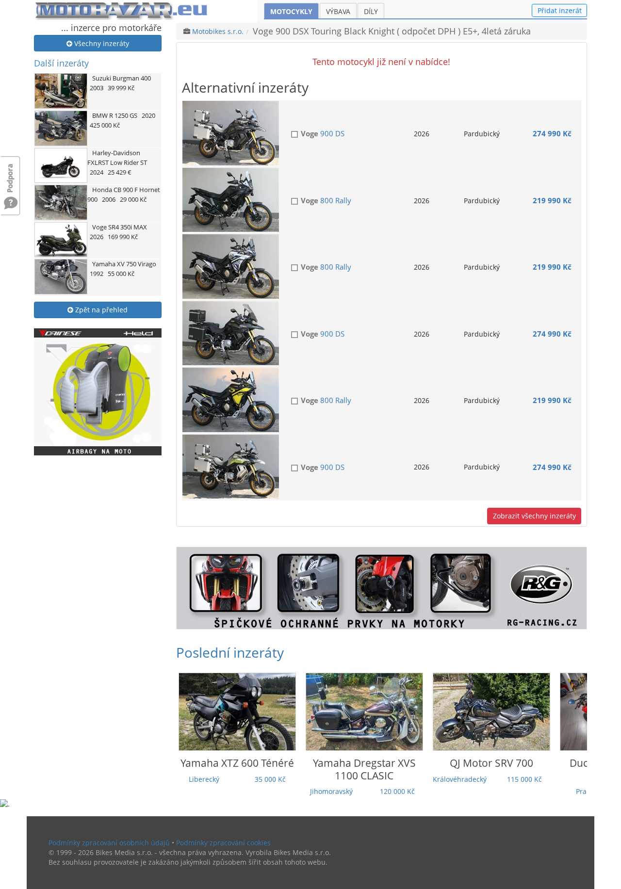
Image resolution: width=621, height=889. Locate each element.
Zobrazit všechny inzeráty (534, 515)
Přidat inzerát (560, 10)
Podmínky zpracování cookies (223, 842)
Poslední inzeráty (230, 652)
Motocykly (291, 11)
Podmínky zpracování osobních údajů (109, 842)
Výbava (338, 11)
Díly (371, 11)
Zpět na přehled (100, 309)
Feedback (10, 173)
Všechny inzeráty (100, 43)
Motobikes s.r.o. (218, 31)
